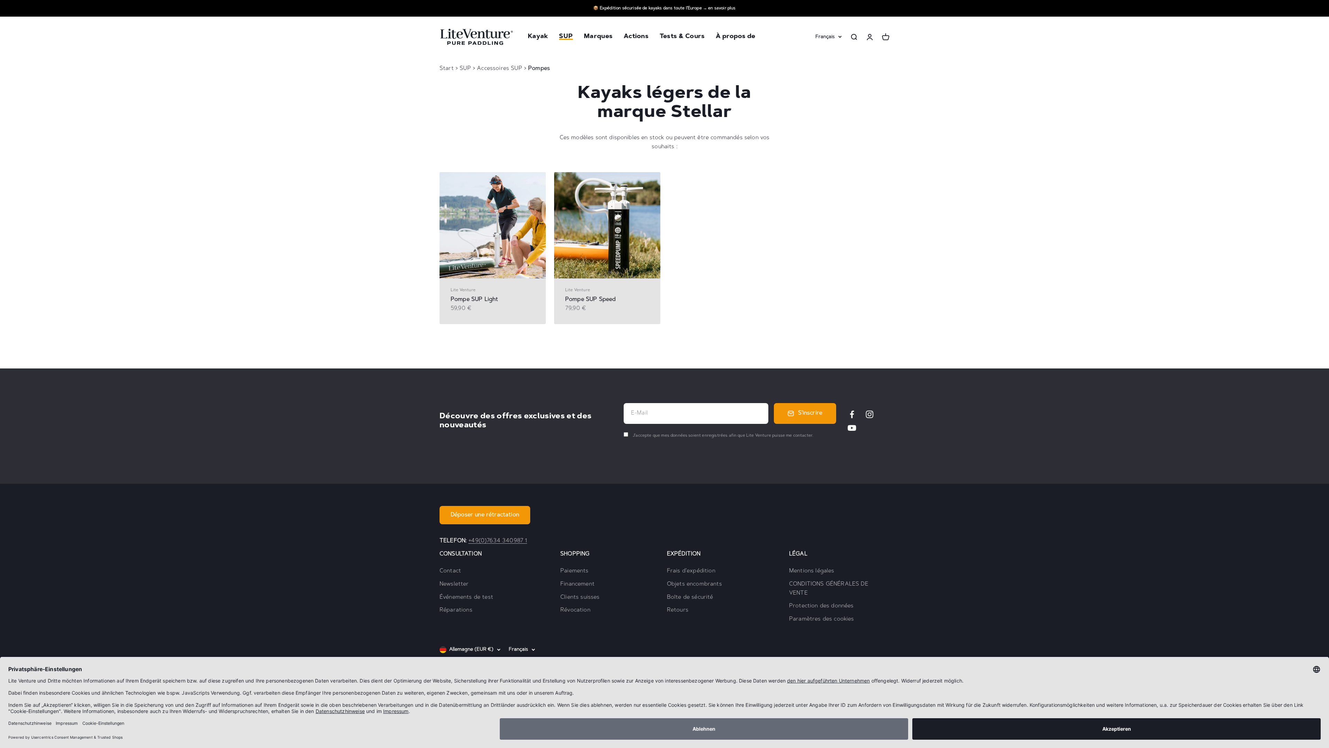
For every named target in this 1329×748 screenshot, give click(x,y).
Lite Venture (463, 290)
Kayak (538, 37)
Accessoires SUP (500, 68)
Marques (598, 37)
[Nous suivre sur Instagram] (869, 414)
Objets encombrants (694, 584)
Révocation (575, 610)
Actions (636, 37)
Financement (577, 584)
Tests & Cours (682, 37)
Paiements (574, 571)
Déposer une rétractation (485, 515)
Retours (677, 610)
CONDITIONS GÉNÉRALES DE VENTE (828, 588)
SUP (566, 37)
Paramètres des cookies (821, 619)
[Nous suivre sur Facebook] (852, 414)
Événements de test (466, 597)
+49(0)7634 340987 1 (497, 541)
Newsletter (454, 584)
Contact (450, 571)
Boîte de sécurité (690, 597)
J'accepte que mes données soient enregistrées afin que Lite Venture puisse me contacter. (722, 436)
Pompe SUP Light (474, 299)
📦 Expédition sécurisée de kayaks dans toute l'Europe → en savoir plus (664, 8)
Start (447, 68)
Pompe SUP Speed (590, 299)
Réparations (456, 610)
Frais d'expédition (691, 571)
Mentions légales (811, 571)
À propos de (735, 37)
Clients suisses (579, 597)
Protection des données (821, 606)
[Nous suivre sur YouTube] (852, 428)
